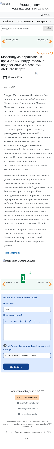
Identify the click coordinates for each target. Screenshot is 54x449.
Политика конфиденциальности (28, 432)
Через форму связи (27, 397)
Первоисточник (12, 253)
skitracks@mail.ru (29, 414)
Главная (9, 432)
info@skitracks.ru (29, 408)
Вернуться (43, 53)
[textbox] (27, 332)
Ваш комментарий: (13, 315)
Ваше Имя (8, 303)
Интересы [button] (43, 21)
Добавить (16, 366)
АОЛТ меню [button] (24, 21)
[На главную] (5, 6)
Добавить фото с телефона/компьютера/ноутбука (26, 348)
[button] (5, 346)
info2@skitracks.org (29, 403)
